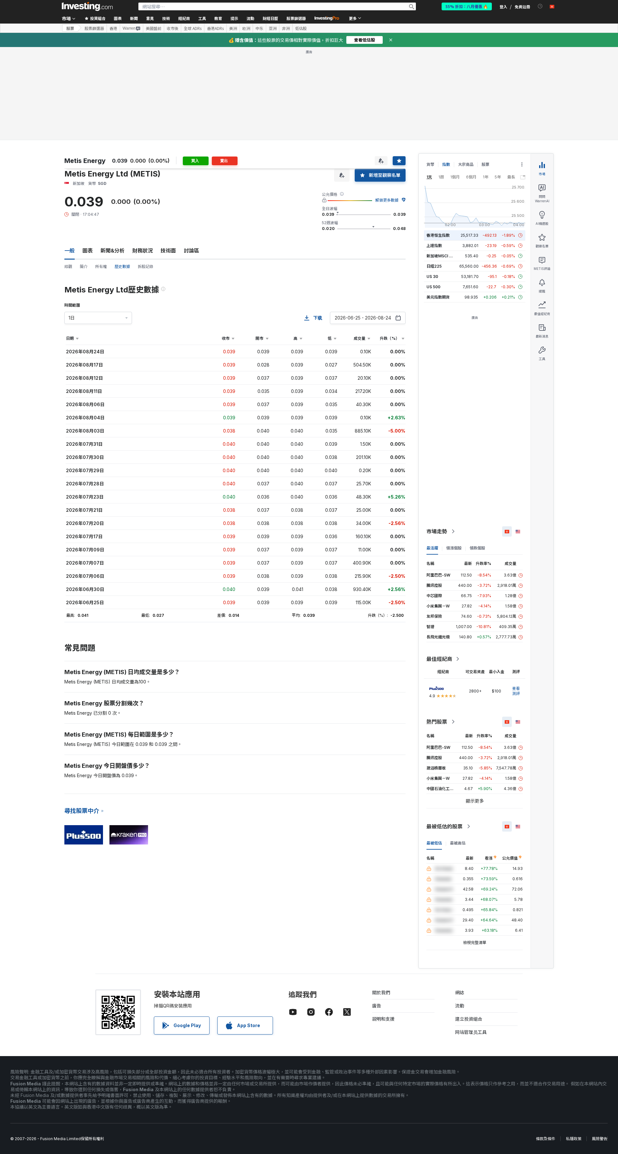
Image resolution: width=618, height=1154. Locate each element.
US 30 (432, 183)
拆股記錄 (145, 173)
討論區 (191, 157)
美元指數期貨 (438, 204)
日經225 (434, 173)
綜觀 (68, 173)
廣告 (376, 912)
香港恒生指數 (438, 142)
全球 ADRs (192, 28)
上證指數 (434, 152)
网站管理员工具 (471, 939)
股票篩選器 (296, 18)
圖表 (87, 157)
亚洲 (272, 28)
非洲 (286, 28)
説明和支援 (383, 926)
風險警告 (599, 1045)
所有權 (101, 173)
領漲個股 (454, 455)
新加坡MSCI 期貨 (441, 162)
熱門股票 (436, 628)
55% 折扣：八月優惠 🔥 (466, 6)
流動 (459, 912)
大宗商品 (465, 71)
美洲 (233, 28)
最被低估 (434, 750)
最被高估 (457, 750)
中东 (259, 28)
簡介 (84, 173)
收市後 (172, 28)
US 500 (433, 193)
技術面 (168, 157)
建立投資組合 (468, 926)
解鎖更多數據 (386, 107)
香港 (113, 28)
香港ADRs (215, 28)
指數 (446, 71)
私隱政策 (573, 1045)
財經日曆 (270, 18)
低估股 (301, 28)
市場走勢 (436, 438)
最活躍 (432, 455)
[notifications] (540, 6)
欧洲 (246, 28)
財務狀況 (142, 157)
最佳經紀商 (439, 566)
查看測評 (516, 598)
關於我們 (381, 899)
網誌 (459, 899)
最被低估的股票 (444, 733)
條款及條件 (545, 1045)
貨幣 (430, 71)
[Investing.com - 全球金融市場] (87, 6)
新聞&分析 (112, 157)
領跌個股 (477, 455)
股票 (70, 28)
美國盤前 (153, 28)
